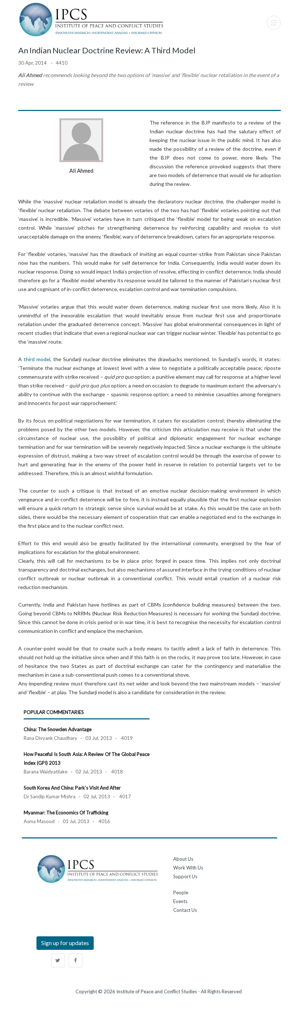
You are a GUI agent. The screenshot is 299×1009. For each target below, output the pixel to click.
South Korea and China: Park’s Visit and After (72, 788)
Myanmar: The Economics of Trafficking (66, 812)
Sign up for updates (65, 942)
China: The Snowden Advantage (58, 729)
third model (37, 359)
